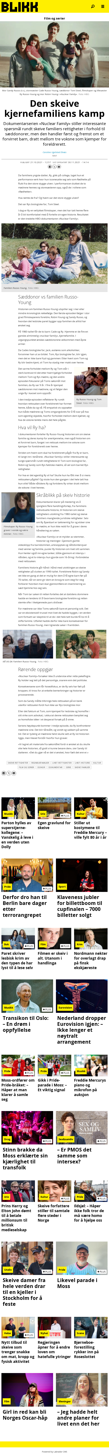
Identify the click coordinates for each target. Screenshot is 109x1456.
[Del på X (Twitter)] (54, 166)
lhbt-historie (82, 762)
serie (68, 767)
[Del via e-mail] (59, 166)
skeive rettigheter (18, 762)
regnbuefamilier (40, 762)
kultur (97, 762)
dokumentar (55, 767)
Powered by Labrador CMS (54, 1451)
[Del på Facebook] (50, 166)
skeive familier (82, 767)
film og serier (26, 767)
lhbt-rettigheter (62, 762)
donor (41, 767)
